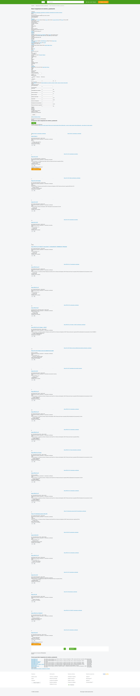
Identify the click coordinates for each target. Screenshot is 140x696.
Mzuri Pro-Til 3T (34, 222)
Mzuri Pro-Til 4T (34, 156)
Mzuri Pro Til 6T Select (36, 180)
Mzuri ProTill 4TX (34, 535)
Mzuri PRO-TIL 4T (35, 287)
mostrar (33, 114)
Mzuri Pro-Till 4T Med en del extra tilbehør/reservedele (42, 350)
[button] (32, 145)
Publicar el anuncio (36, 169)
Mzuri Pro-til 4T (34, 632)
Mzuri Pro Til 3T (34, 202)
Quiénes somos (34, 676)
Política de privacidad (53, 678)
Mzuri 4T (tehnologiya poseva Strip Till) (39, 513)
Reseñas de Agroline (53, 682)
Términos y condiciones (54, 676)
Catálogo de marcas (53, 684)
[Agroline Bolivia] (35, 2)
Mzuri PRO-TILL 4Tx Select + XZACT (39, 327)
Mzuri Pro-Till (34, 594)
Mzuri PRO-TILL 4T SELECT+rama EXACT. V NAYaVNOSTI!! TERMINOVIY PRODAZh (49, 246)
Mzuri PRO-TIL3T (35, 307)
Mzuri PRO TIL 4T (35, 555)
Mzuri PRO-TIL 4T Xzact (36, 452)
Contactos (33, 680)
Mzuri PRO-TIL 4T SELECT (37, 613)
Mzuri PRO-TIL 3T (35, 411)
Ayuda (32, 678)
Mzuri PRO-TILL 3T (35, 267)
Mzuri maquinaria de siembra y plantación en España (40, 668)
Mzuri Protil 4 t (34, 136)
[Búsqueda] (48, 2)
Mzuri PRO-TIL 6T (35, 473)
